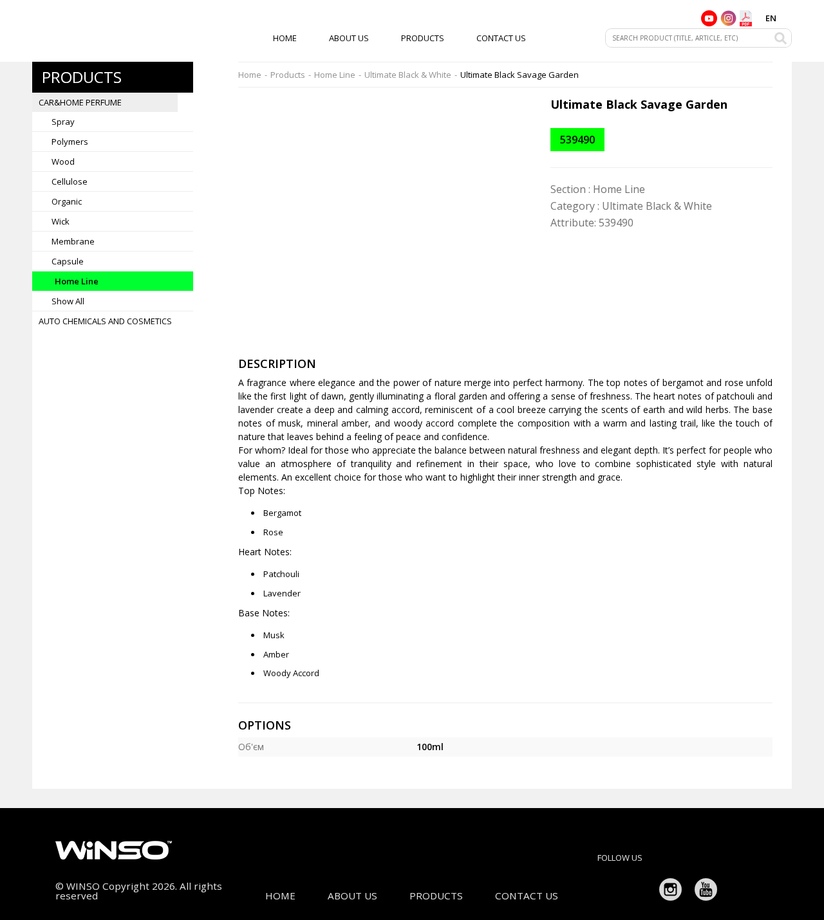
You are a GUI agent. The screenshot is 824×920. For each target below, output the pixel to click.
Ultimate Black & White (407, 75)
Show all (68, 301)
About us (349, 38)
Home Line (76, 281)
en (770, 18)
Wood (63, 161)
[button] (522, 108)
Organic (67, 201)
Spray (63, 121)
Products (422, 38)
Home (285, 38)
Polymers (70, 141)
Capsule (68, 261)
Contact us (501, 38)
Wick (61, 221)
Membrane (73, 241)
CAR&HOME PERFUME (80, 102)
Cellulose (70, 181)
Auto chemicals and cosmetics (105, 321)
